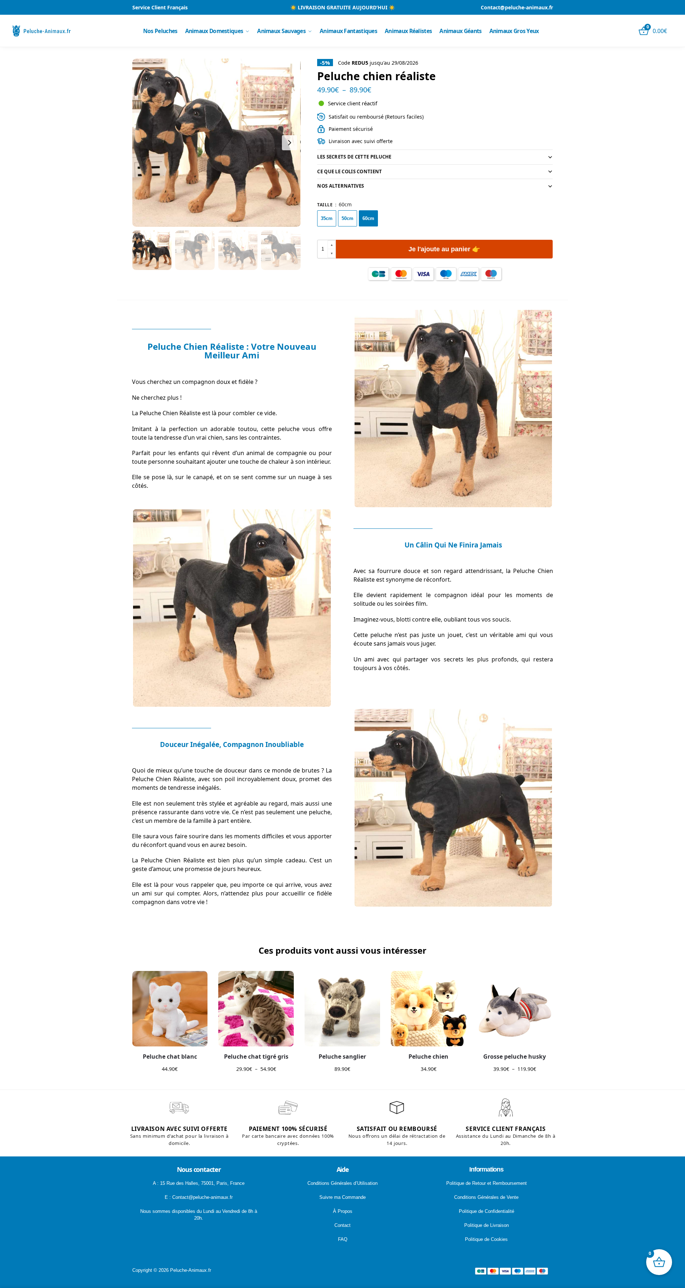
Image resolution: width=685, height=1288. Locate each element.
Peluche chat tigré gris (256, 1056)
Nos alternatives (340, 186)
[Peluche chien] (428, 1008)
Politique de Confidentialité (486, 1211)
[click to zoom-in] (216, 143)
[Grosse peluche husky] (515, 1008)
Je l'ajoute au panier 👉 (444, 249)
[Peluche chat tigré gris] (256, 1008)
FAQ (342, 1239)
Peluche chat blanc (170, 1056)
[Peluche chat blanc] (170, 1008)
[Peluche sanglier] (342, 1008)
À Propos (342, 1211)
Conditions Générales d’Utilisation (342, 1183)
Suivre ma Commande (342, 1197)
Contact (342, 1225)
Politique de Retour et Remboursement (486, 1183)
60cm (368, 218)
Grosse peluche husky (514, 1056)
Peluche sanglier (342, 1056)
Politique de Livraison (486, 1225)
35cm (327, 218)
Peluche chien (428, 1056)
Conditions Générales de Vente (486, 1197)
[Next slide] (289, 142)
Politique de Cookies (486, 1239)
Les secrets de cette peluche (354, 156)
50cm (347, 218)
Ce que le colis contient (349, 171)
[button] (331, 244)
